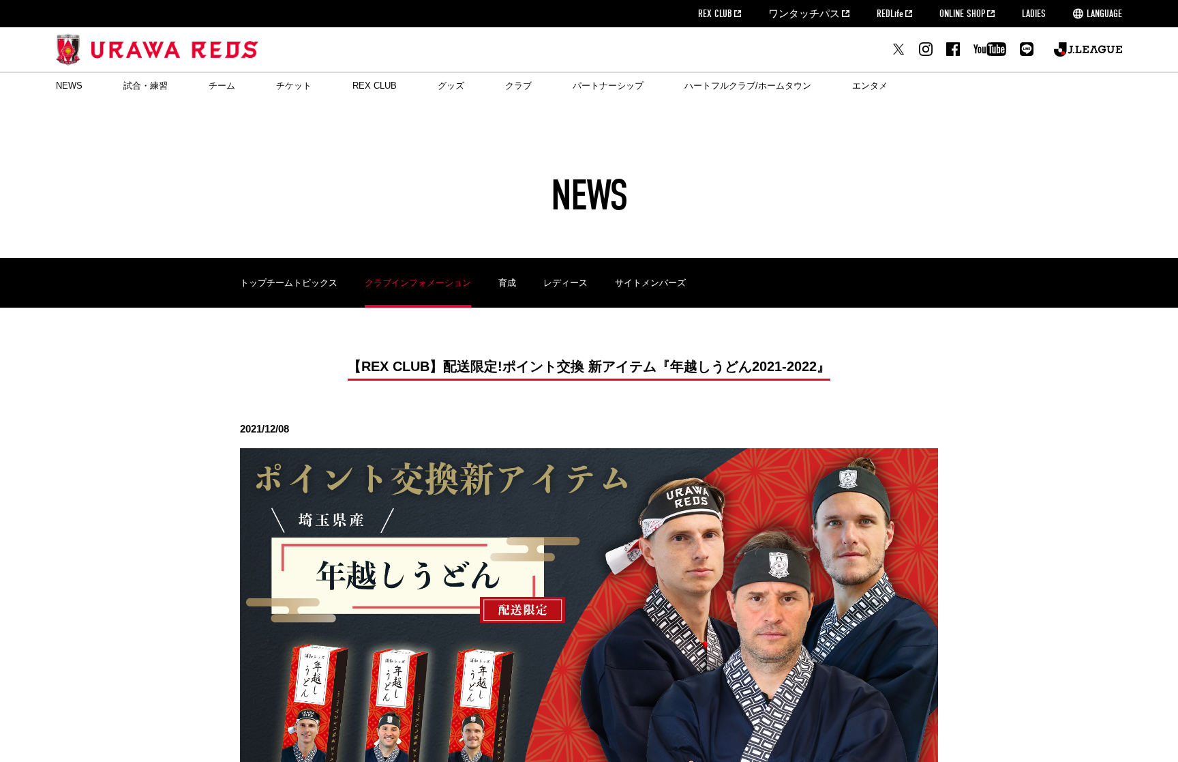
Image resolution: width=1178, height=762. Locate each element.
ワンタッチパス (804, 14)
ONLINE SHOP (962, 14)
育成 (507, 283)
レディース (565, 283)
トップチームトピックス (288, 283)
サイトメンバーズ (650, 283)
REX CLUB (715, 14)
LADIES (1034, 14)
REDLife (890, 14)
